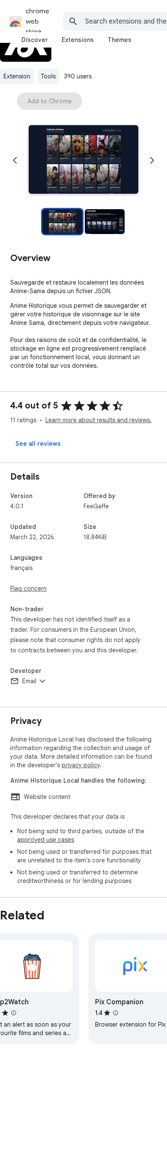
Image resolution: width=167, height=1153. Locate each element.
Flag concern (28, 588)
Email (29, 681)
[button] (83, 160)
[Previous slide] (15, 160)
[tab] (35, 40)
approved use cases (45, 840)
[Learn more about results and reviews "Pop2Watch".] (13, 1013)
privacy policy (81, 765)
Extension (16, 76)
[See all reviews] (38, 443)
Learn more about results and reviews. (98, 420)
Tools (48, 76)
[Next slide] (152, 160)
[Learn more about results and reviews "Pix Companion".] (115, 1013)
